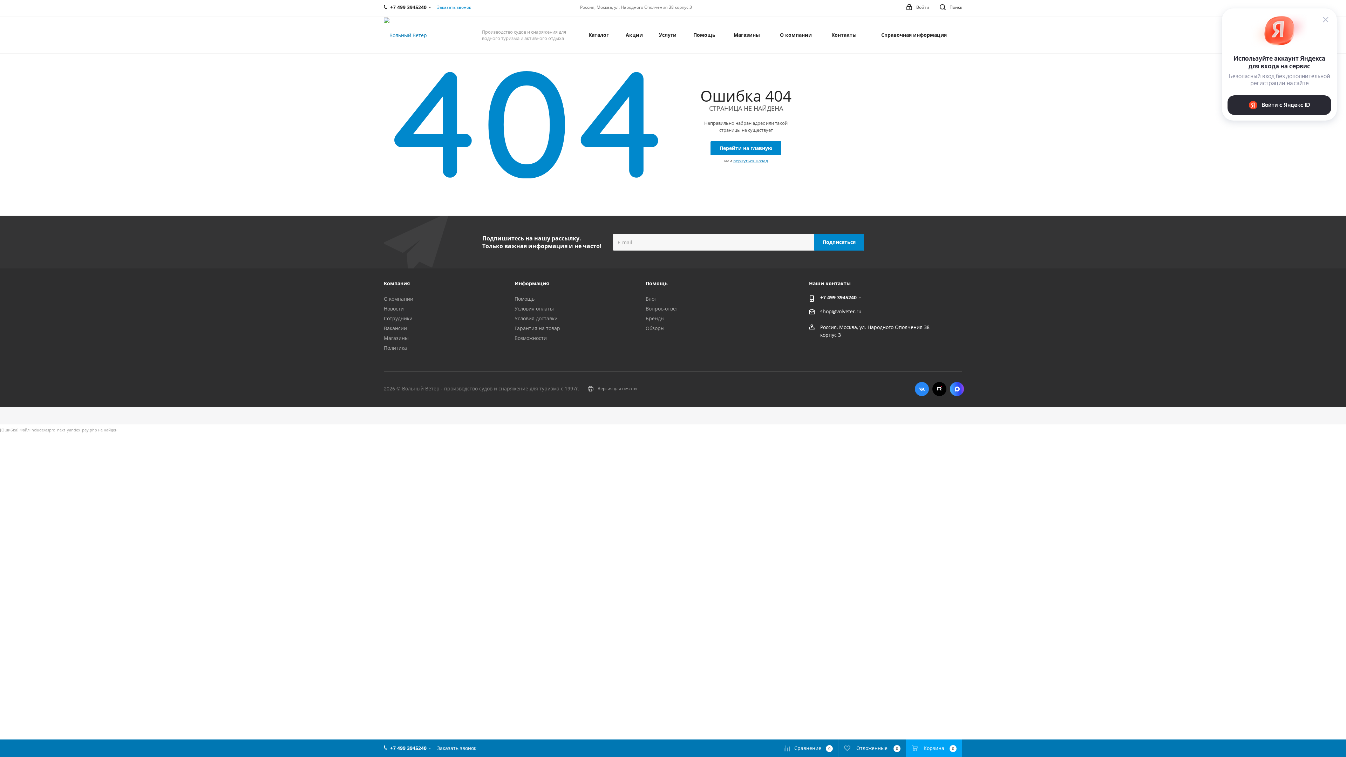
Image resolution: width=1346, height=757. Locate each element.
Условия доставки (536, 318)
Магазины (396, 338)
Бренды (655, 318)
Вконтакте (922, 389)
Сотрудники (398, 318)
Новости (394, 308)
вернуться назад (750, 161)
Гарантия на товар (537, 328)
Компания (397, 283)
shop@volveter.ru (841, 311)
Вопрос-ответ (662, 308)
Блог (651, 298)
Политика (395, 348)
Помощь (525, 298)
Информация (532, 283)
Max (957, 389)
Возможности (531, 338)
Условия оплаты (534, 308)
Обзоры (655, 328)
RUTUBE (939, 389)
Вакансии (395, 328)
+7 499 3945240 (838, 297)
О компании (398, 298)
